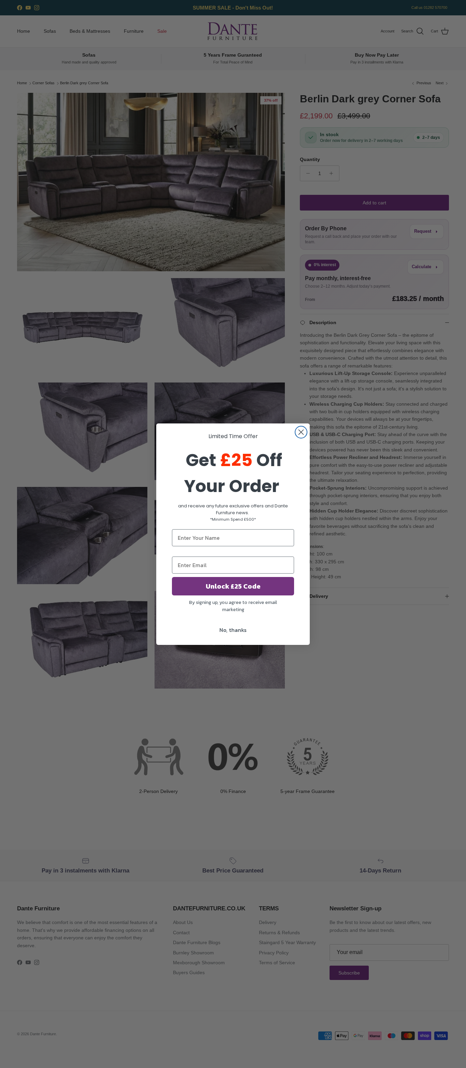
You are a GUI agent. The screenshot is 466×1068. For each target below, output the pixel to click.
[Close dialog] (301, 432)
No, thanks (233, 630)
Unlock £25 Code (233, 586)
